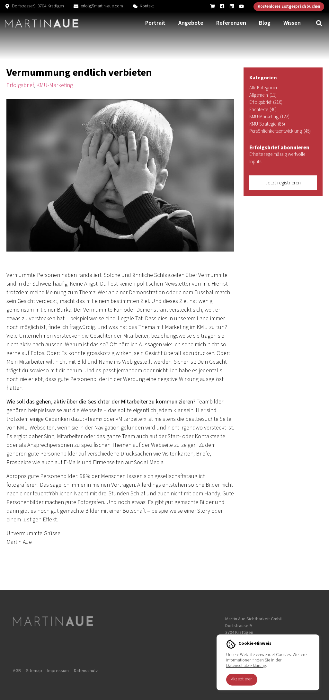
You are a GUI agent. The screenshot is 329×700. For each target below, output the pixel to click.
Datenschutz (86, 671)
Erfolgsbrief (20, 85)
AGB (17, 671)
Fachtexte (263, 109)
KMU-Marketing (54, 85)
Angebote (190, 23)
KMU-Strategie (267, 124)
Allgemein (263, 95)
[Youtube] (241, 6)
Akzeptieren (242, 679)
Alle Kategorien (264, 87)
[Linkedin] (231, 6)
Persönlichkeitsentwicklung (280, 131)
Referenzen (231, 23)
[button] (319, 23)
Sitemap (34, 671)
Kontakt (147, 6)
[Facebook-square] (222, 6)
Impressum (58, 671)
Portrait (155, 23)
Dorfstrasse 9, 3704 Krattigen (38, 6)
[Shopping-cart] (212, 6)
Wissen (292, 23)
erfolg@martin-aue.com (102, 6)
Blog (265, 23)
